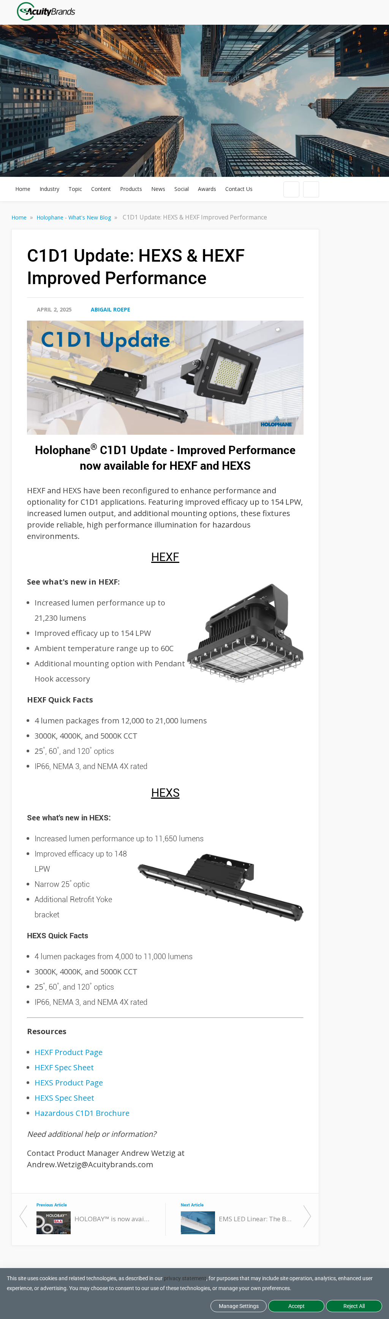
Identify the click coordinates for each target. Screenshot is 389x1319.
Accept (296, 1306)
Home (22, 188)
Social (181, 188)
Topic (75, 188)
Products (131, 188)
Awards (207, 188)
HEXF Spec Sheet (64, 1067)
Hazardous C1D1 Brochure (82, 1113)
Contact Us (239, 188)
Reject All (354, 1306)
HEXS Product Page (69, 1082)
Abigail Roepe (110, 309)
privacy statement (185, 1278)
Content (101, 188)
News (158, 188)
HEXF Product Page (69, 1052)
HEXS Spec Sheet (64, 1098)
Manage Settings (239, 1306)
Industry (49, 188)
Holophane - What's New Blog (74, 217)
